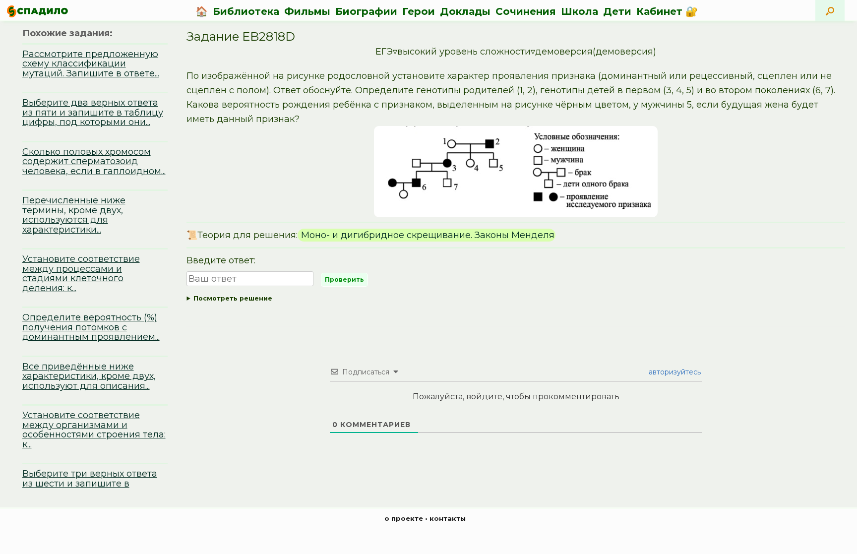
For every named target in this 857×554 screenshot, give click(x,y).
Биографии (366, 11)
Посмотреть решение (232, 298)
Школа (579, 11)
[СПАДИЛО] (37, 11)
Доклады (465, 11)
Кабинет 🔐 (667, 11)
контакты (447, 518)
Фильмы (307, 11)
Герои (418, 11)
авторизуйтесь (674, 372)
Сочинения (525, 11)
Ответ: (515, 300)
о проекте (403, 518)
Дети (617, 11)
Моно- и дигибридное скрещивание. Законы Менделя (426, 235)
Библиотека (246, 11)
